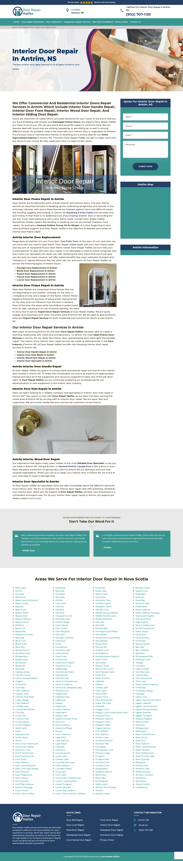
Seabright (140, 594)
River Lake (100, 778)
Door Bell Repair (74, 820)
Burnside (19, 669)
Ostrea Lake (101, 687)
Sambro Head (142, 588)
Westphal (140, 762)
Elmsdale (60, 594)
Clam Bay (20, 687)
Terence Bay (141, 675)
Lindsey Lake (62, 759)
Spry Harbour (142, 650)
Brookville (20, 666)
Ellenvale (59, 591)
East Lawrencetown (25, 765)
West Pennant (142, 750)
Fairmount (60, 603)
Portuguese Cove (104, 750)
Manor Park (101, 594)
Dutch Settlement (24, 753)
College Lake (22, 706)
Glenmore (60, 641)
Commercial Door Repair (79, 840)
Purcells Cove (102, 765)
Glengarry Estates (64, 638)
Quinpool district (103, 772)
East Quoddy (22, 781)
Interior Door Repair (110, 825)
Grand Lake (61, 656)
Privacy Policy (107, 840)
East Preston (22, 778)
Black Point (21, 644)
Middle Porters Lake (105, 616)
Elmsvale (60, 597)
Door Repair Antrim (26, 27)
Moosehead (101, 641)
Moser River (101, 644)
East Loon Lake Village (26, 768)
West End (140, 740)
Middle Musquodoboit (106, 613)
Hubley (58, 703)
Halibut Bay (61, 669)
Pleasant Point (102, 722)
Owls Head (100, 694)
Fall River (59, 613)
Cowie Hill (20, 715)
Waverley (140, 725)
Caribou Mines (22, 672)
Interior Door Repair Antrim (45, 27)
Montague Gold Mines (106, 631)
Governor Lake (62, 650)
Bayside (19, 606)
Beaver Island (22, 622)
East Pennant (22, 772)
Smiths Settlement (144, 628)
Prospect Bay (102, 759)
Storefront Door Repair (111, 835)
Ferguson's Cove (63, 616)
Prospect (100, 756)
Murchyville (101, 647)
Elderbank (60, 588)
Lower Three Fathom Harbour (70, 793)
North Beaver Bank (105, 672)
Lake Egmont (62, 740)
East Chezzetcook (24, 756)
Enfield (58, 600)
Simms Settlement (144, 625)
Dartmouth (21, 728)
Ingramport (61, 712)
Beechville (20, 631)
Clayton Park (21, 694)
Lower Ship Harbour (65, 790)
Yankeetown (141, 787)
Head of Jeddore (63, 684)
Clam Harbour (22, 691)
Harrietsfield (61, 675)
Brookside (20, 662)
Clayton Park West (24, 697)
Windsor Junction (144, 775)
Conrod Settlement (25, 709)
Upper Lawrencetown (146, 706)
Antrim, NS (77, 12)
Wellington (140, 731)
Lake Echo (60, 737)
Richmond (100, 775)
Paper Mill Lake (103, 703)
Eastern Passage (23, 787)
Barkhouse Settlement (26, 600)
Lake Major (61, 744)
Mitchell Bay (101, 628)
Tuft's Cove (141, 697)
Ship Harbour (142, 622)
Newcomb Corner (104, 669)
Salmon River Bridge (105, 787)
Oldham (99, 684)
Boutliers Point (22, 653)
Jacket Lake (61, 715)
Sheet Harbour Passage (147, 613)
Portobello (100, 747)
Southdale (140, 641)
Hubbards (60, 700)
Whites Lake (141, 765)
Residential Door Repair (78, 835)
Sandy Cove (141, 591)
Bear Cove (20, 609)
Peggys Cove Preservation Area (111, 712)
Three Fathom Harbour (147, 684)
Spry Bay (139, 647)
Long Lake (60, 772)
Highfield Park (62, 697)
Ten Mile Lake (142, 672)
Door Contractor (53, 22)
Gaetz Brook (61, 625)
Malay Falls (101, 591)
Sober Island (141, 631)
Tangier (139, 662)
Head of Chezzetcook (66, 681)
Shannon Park (142, 603)
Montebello (101, 634)
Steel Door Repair (75, 830)
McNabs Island (102, 603)
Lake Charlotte (62, 734)
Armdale (19, 594)
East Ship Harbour (24, 784)
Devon (18, 740)
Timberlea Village (144, 691)
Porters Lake (101, 737)
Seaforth (139, 597)
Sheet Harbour (142, 609)
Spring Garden (142, 644)
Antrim (18, 591)
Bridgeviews (21, 656)
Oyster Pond (101, 697)
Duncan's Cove (22, 750)
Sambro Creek (102, 793)
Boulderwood (22, 650)
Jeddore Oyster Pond (66, 719)
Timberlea (140, 687)
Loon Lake (60, 775)
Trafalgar (140, 694)
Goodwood (61, 647)
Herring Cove (62, 691)
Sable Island (101, 784)
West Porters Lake (144, 756)
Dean (18, 731)
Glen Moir (60, 634)
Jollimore (60, 722)
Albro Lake (20, 588)
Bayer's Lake (21, 603)
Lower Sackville (63, 787)
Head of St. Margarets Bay (68, 687)
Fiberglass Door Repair (111, 830)
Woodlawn (140, 778)
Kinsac (58, 731)
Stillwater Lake (142, 659)
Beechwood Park (24, 634)
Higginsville (61, 694)
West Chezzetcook (145, 734)
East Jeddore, (22, 762)
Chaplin (19, 681)
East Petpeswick (23, 775)
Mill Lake (99, 622)
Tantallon (140, 666)
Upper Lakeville (143, 703)
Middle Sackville (103, 619)
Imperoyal (60, 706)
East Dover (21, 759)
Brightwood (21, 659)
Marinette (100, 597)
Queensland (101, 768)
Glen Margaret (62, 631)
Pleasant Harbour (104, 719)
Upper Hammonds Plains (148, 700)
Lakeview (60, 750)
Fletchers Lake (62, 619)
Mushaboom (101, 653)
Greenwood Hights (64, 662)
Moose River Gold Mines (107, 638)
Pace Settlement (103, 700)
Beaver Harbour (23, 619)
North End (100, 675)
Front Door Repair (109, 820)
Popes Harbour (103, 728)
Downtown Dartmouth (26, 744)
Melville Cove (102, 609)
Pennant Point (102, 715)
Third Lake (140, 681)
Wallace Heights (143, 719)
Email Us (143, 825)
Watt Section (142, 722)
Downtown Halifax (24, 747)
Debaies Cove (22, 734)
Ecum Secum (22, 790)
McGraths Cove (103, 600)
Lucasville (100, 588)
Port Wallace (101, 734)
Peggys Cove (102, 709)
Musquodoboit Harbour (107, 656)
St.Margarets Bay (144, 656)
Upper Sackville (143, 712)
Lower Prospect (63, 784)
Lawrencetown (62, 753)
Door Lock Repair (75, 825)
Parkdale (99, 706)
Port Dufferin (101, 731)
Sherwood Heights (144, 616)
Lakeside (60, 747)
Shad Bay (140, 600)
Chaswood (20, 684)
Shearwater (141, 606)
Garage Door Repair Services (77, 22)
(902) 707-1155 (138, 14)
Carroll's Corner (23, 675)
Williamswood (142, 772)
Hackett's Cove (63, 666)
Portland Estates (104, 740)
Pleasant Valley (103, 725)
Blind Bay (20, 647)
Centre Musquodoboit (26, 678)
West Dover (141, 737)
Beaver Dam (21, 616)
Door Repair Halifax (110, 856)
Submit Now (145, 166)
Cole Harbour (22, 703)
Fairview (59, 606)
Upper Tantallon (143, 715)
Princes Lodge (102, 753)
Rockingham (101, 781)
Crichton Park (22, 719)
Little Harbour (62, 765)
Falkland (59, 609)
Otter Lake (100, 691)
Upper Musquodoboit (146, 709)
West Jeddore (142, 744)
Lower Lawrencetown (66, 781)
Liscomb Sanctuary (65, 762)
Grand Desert (62, 653)
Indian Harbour (62, 709)
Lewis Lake (61, 756)
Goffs (58, 644)
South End (140, 634)
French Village (62, 622)
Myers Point (101, 659)
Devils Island (21, 737)
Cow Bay (19, 712)
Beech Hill (20, 628)
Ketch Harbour (62, 725)
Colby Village (21, 700)
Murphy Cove (102, 650)
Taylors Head (142, 669)
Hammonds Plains (64, 672)
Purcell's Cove (102, 762)
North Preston (102, 678)
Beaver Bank (21, 613)
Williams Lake (142, 768)
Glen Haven (61, 628)
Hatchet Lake (62, 678)
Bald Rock (20, 597)
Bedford (19, 625)
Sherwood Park (143, 619)
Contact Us (135, 22)
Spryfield (139, 653)
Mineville (99, 625)
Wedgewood (142, 728)
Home (16, 22)
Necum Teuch (102, 666)
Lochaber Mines (63, 768)
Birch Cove (20, 641)
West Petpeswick (144, 753)
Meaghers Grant (103, 606)
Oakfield (99, 681)
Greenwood (61, 659)
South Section (142, 638)
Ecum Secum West (24, 793)
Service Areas (121, 22)
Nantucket (100, 662)
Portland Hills (102, 744)
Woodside (140, 781)
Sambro (99, 790)
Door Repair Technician (33, 22)
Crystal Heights (23, 725)
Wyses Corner (142, 784)
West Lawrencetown (145, 747)
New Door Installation (103, 22)
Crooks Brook (22, 722)
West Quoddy (142, 759)
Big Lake (19, 638)
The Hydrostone (143, 678)
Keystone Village (63, 728)
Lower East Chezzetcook (68, 778)
